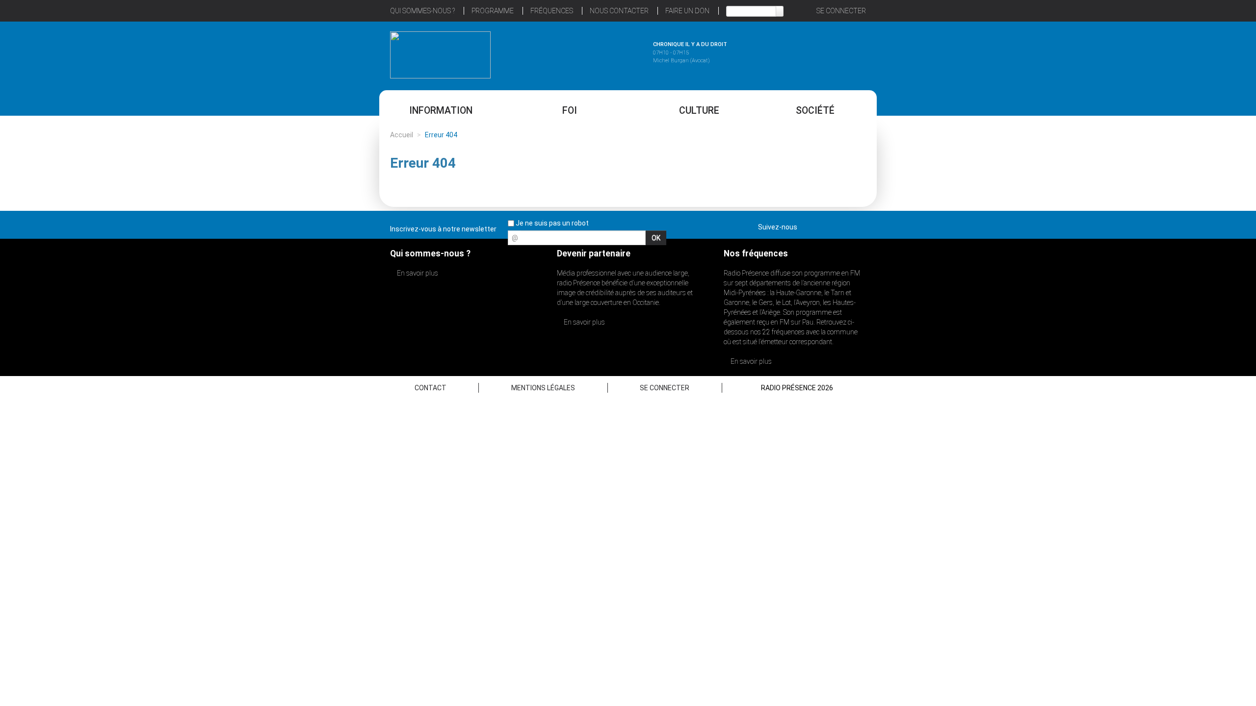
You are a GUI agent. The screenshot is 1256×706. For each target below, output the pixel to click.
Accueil (401, 135)
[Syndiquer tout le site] (858, 225)
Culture (699, 110)
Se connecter (841, 11)
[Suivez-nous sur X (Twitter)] (824, 225)
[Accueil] (440, 54)
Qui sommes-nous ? (422, 11)
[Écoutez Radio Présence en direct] (601, 53)
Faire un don (687, 11)
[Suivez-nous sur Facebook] (806, 225)
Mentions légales (543, 388)
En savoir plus (416, 273)
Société (815, 110)
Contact (430, 388)
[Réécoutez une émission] (815, 53)
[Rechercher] (780, 11)
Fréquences (551, 11)
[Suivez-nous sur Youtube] (841, 225)
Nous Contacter (619, 11)
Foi (569, 110)
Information (440, 110)
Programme (492, 11)
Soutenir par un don (1207, 329)
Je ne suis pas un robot (551, 223)
